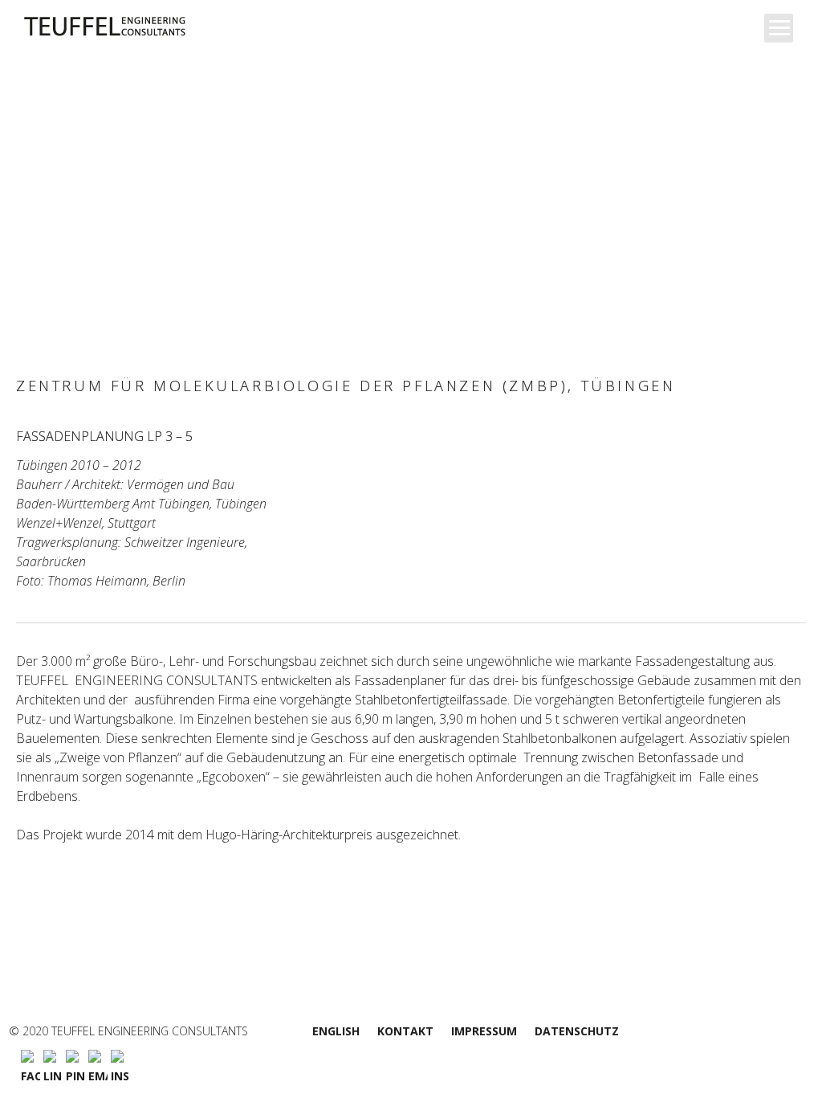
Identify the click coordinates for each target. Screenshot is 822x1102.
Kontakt (405, 1031)
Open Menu (778, 28)
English (336, 1031)
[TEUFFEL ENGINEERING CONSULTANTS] (142, 27)
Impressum (484, 1031)
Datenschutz (577, 1031)
